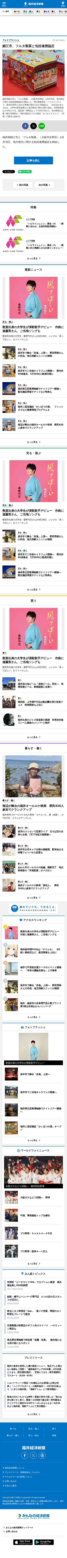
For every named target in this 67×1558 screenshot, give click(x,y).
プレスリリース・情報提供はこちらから (22, 1472)
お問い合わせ (10, 1481)
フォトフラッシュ (10, 40)
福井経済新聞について (14, 1468)
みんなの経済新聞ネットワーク (33, 1516)
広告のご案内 (10, 1485)
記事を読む (33, 160)
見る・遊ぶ (28, 11)
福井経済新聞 (33, 4)
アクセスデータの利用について (18, 1477)
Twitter (33, 1455)
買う (38, 11)
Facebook (24, 1455)
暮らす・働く (49, 11)
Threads (42, 1455)
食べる (17, 11)
